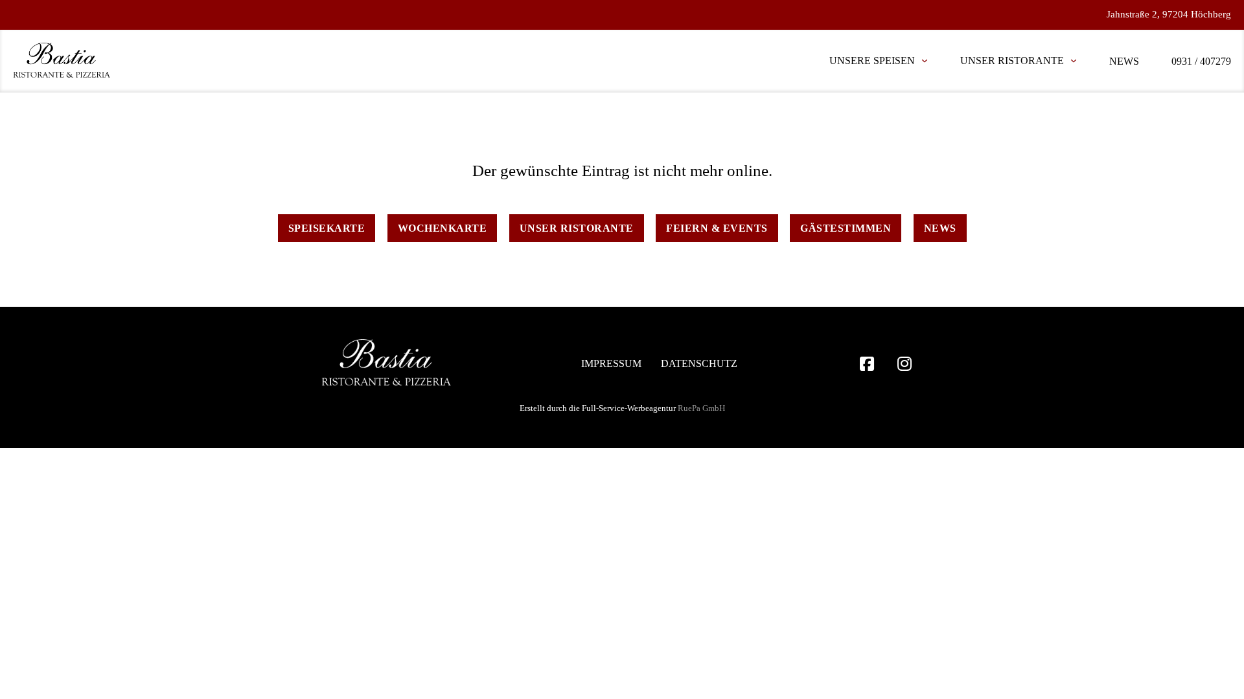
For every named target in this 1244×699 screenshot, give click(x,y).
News (1124, 61)
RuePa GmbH (701, 408)
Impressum (611, 363)
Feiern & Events (717, 228)
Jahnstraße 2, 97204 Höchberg (1169, 14)
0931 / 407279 (1201, 61)
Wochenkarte (442, 228)
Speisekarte (326, 228)
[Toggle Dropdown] (924, 61)
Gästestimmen (845, 228)
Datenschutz (699, 363)
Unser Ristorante (1012, 60)
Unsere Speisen (872, 60)
